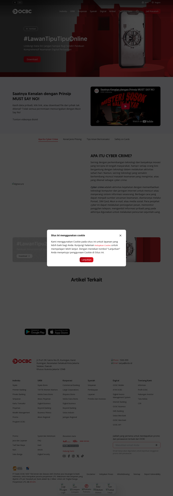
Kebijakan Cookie (103, 245)
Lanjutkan (86, 259)
